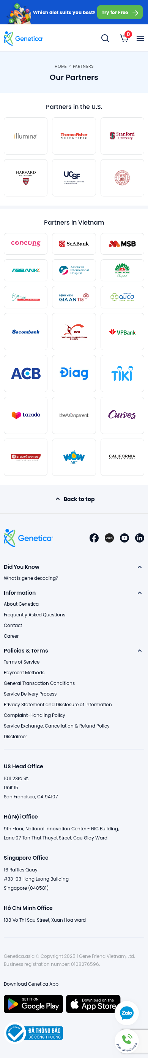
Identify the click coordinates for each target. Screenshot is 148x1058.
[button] (127, 1041)
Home (61, 66)
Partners (83, 66)
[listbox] (124, 38)
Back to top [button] (79, 499)
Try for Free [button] (115, 12)
